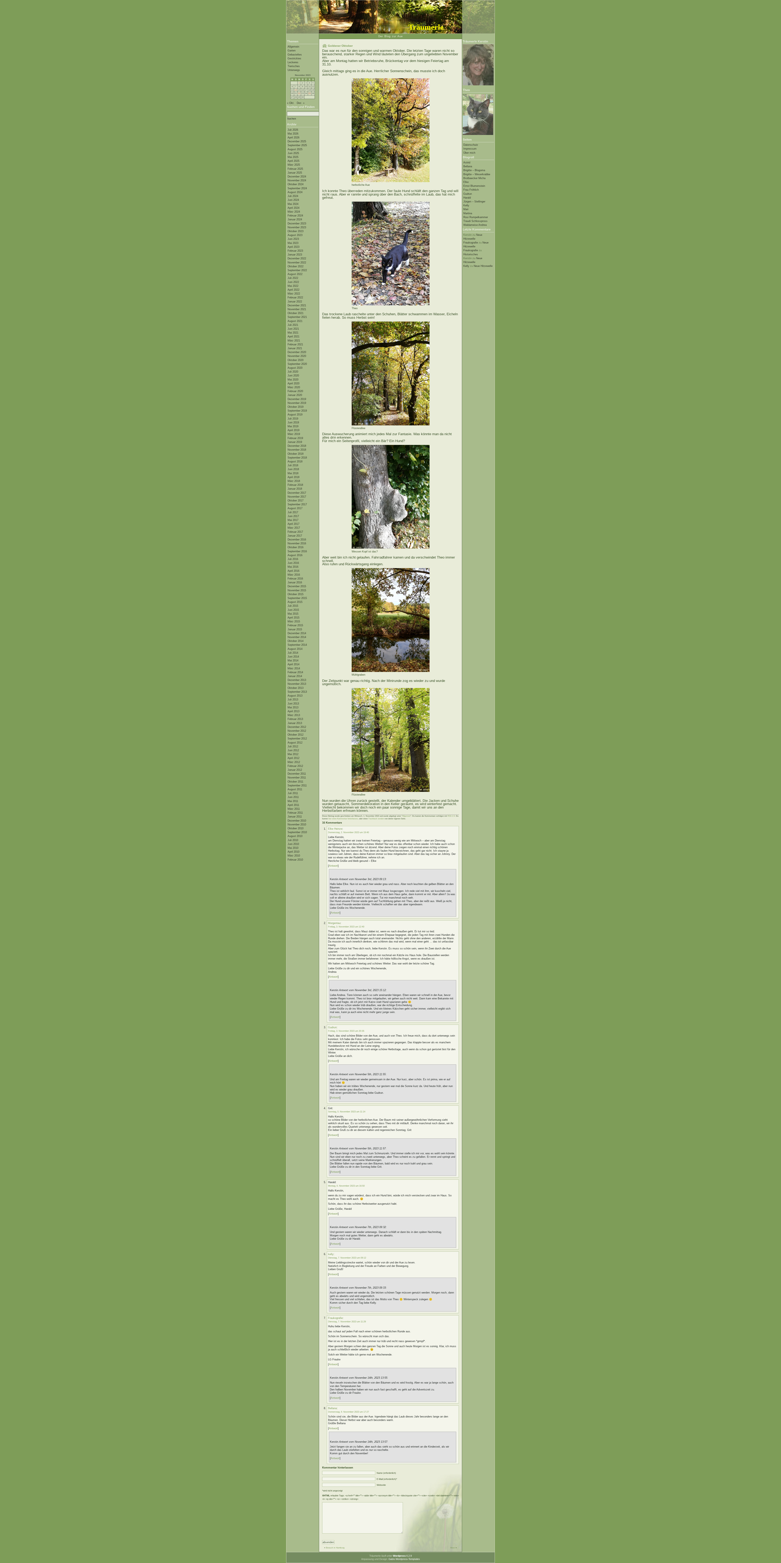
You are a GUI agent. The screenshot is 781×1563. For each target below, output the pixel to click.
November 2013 (297, 683)
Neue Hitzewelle (483, 265)
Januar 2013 (295, 723)
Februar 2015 (295, 625)
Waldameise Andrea (475, 224)
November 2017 (297, 496)
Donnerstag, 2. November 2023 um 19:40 (348, 832)
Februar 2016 (295, 578)
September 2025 (297, 145)
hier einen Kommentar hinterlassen (343, 819)
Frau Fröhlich (471, 189)
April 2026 (293, 137)
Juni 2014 (293, 656)
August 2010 (295, 836)
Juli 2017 (293, 512)
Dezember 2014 (297, 633)
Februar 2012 (295, 765)
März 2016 (294, 574)
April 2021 (293, 336)
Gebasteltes (295, 54)
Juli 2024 (293, 196)
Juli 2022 (293, 277)
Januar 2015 (295, 629)
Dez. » (300, 102)
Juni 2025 (293, 153)
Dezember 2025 (297, 141)
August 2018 (295, 461)
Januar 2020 (295, 395)
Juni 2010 (293, 844)
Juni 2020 (293, 375)
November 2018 (297, 449)
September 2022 (297, 270)
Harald (467, 197)
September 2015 (297, 598)
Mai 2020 (293, 379)
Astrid (466, 162)
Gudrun (467, 193)
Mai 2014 (293, 660)
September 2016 (297, 551)
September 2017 (297, 504)
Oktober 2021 (295, 313)
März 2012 (294, 762)
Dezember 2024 (297, 176)
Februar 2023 (295, 250)
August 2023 (295, 235)
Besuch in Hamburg (335, 1548)
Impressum (470, 148)
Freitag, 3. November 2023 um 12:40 (346, 926)
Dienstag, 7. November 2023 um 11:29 (347, 1321)
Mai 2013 (293, 707)
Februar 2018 (295, 484)
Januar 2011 (295, 816)
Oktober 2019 (295, 406)
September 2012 (297, 738)
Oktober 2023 (295, 231)
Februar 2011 (295, 812)
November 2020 (297, 356)
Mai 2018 (293, 473)
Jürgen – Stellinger (474, 201)
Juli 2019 (293, 418)
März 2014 (294, 668)
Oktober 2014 (295, 640)
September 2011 (297, 785)
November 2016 (297, 543)
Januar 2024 (295, 219)
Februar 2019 (295, 438)
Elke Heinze (335, 828)
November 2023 (297, 227)
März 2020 (294, 387)
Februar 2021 (295, 344)
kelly (331, 1254)
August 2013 (295, 695)
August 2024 (295, 192)
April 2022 (293, 289)
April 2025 (293, 160)
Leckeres (293, 62)
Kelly (466, 205)
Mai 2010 (293, 847)
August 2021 (295, 321)
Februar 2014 (295, 672)
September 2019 (297, 410)
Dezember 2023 (297, 223)
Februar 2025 (295, 168)
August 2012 (295, 742)
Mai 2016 (293, 566)
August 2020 (295, 367)
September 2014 (297, 644)
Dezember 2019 (297, 399)
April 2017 (293, 523)
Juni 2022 (293, 282)
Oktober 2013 (295, 687)
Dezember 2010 (297, 820)
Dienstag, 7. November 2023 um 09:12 (347, 1257)
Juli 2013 (293, 699)
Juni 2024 (293, 199)
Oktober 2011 (295, 781)
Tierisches (294, 66)
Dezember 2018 (297, 445)
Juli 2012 (293, 746)
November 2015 (297, 590)
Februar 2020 (295, 391)
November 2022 (297, 262)
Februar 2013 (295, 719)
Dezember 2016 (297, 539)
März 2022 (294, 293)
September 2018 (297, 457)
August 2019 (295, 414)
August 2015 (295, 601)
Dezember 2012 (297, 726)
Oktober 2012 (295, 734)
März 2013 (294, 715)
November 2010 (297, 824)
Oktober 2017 (295, 500)
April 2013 (293, 711)
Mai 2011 (293, 801)
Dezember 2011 (297, 773)
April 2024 (293, 207)
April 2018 (293, 477)
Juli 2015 (293, 605)
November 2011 (297, 777)
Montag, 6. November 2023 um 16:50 (346, 1186)
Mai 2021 (293, 332)
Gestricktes (294, 58)
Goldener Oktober (340, 45)
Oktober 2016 (295, 547)
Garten (292, 50)
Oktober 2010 (295, 828)
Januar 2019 (295, 441)
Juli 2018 (293, 465)
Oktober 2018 (295, 453)
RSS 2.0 (451, 816)
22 (299, 93)
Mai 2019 (293, 426)
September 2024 (297, 188)
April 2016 (293, 570)
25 (309, 93)
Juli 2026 (293, 129)
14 (296, 90)
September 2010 (297, 832)
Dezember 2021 (297, 305)
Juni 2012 (293, 750)
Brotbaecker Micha (474, 178)
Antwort (333, 865)
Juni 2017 (293, 516)
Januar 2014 (295, 676)
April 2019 (293, 430)
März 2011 (294, 808)
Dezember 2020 (297, 352)
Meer (452, 1548)
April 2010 (293, 851)
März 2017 (294, 527)
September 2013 (297, 691)
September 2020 (297, 363)
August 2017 (295, 508)
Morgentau (334, 923)
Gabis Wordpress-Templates (404, 1559)
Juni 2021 (293, 328)
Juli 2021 (293, 324)
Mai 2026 (293, 133)
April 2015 (293, 617)
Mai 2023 (293, 243)
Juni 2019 (293, 422)
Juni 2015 (293, 609)
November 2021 (297, 309)
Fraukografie (470, 242)
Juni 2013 (293, 703)
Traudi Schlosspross (475, 221)
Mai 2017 (293, 520)
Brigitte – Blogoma (474, 170)
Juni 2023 (293, 238)
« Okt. (290, 102)
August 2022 (295, 274)
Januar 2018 (295, 488)
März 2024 (294, 211)
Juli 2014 (293, 652)
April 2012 (293, 758)
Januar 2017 (295, 535)
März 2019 (294, 434)
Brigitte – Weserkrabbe (476, 174)
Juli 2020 (293, 371)
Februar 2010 (295, 859)
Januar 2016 (295, 582)
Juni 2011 (293, 797)
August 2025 (295, 149)
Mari (465, 209)
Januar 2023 (295, 254)
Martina (467, 213)
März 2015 (294, 621)
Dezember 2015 (297, 586)
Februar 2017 (295, 531)
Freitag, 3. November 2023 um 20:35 (346, 1031)
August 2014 (295, 648)
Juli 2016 (293, 559)
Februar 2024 (295, 215)
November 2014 (297, 637)
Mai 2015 (293, 613)
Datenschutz (470, 144)
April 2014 (293, 664)
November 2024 (297, 180)
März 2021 (294, 340)
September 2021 (297, 316)
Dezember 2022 (297, 258)
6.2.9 (402, 1556)
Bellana (467, 166)
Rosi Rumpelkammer (475, 217)
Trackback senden (376, 819)
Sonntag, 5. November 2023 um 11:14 (346, 1111)
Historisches (470, 254)
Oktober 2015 (295, 594)
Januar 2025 (295, 172)
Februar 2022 (295, 297)
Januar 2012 (295, 769)
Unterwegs (294, 70)
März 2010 (294, 855)
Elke (466, 182)
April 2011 (293, 804)
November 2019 (297, 402)
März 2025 (294, 164)
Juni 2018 (293, 469)
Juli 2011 (293, 793)
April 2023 (293, 246)
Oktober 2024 (295, 184)
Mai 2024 (293, 203)
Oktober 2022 (295, 266)
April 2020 (293, 383)
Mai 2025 (293, 157)
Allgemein (293, 46)
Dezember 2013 (297, 680)
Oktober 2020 (295, 360)
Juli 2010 (293, 840)
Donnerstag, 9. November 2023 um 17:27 (348, 1412)
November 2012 (297, 730)
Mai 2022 (293, 285)
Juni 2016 (293, 562)
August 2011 (295, 789)
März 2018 (294, 481)
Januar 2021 (295, 348)
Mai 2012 (293, 754)
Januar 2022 (295, 301)
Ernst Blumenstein (474, 185)
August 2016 (295, 555)
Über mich (469, 152)
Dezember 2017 (297, 492)
